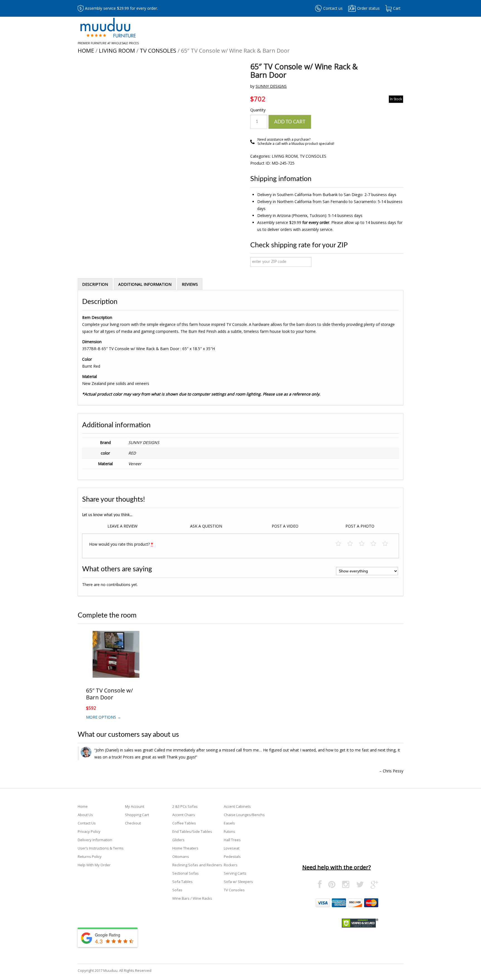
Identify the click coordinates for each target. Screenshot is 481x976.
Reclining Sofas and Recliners (197, 864)
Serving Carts (235, 873)
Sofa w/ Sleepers (238, 881)
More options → (103, 717)
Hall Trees (232, 839)
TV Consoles (158, 50)
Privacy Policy (89, 831)
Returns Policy (90, 856)
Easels (229, 823)
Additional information (144, 284)
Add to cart (289, 121)
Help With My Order (94, 864)
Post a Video (285, 526)
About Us (85, 814)
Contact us (333, 8)
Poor (341, 543)
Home (86, 50)
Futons (229, 831)
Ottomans (180, 856)
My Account (134, 806)
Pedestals (232, 856)
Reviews (190, 284)
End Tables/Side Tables (192, 831)
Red (132, 453)
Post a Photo (359, 526)
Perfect (388, 543)
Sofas (177, 889)
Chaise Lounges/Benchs (244, 814)
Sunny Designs (271, 86)
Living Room (117, 50)
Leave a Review (122, 526)
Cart (397, 8)
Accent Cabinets (237, 806)
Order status (368, 8)
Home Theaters (185, 848)
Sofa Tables (182, 881)
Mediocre (353, 543)
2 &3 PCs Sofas (185, 806)
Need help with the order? (336, 867)
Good (376, 543)
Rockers (230, 864)
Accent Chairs (183, 814)
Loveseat (231, 848)
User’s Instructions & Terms (101, 848)
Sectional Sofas (185, 873)
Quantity (258, 110)
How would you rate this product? (121, 544)
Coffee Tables (184, 823)
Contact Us (87, 823)
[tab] (95, 284)
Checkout (133, 823)
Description (95, 284)
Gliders (178, 839)
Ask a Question (206, 526)
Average (364, 543)
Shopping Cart (137, 814)
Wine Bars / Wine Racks (192, 898)
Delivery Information (95, 839)
